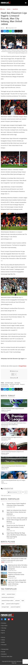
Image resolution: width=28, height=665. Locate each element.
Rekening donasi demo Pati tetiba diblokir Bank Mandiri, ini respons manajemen (17, 567)
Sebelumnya (14, 371)
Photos (3, 637)
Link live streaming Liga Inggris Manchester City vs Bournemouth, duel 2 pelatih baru (13, 423)
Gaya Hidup (4, 625)
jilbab (3, 603)
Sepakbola (15, 9)
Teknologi (3, 628)
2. (3, 511)
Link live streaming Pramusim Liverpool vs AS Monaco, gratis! (12, 452)
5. (3, 533)
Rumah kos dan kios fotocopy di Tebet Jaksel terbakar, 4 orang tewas (16, 527)
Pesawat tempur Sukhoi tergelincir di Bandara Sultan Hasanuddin (16, 504)
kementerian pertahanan (8, 597)
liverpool (22, 384)
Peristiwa (3, 623)
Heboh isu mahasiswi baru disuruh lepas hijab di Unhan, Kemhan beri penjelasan (16, 512)
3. (3, 518)
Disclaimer (4, 654)
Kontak (3, 651)
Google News (22, 366)
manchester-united (14, 384)
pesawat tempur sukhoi (7, 600)
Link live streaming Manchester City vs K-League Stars (13, 481)
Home (3, 9)
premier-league (4, 384)
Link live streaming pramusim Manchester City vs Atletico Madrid (13, 466)
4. (3, 526)
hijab (23, 600)
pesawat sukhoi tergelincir (12, 603)
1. (3, 504)
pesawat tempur (11, 594)
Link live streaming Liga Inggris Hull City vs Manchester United (11, 438)
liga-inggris (17, 382)
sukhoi (3, 594)
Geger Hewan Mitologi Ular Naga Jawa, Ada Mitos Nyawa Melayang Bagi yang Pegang (16, 534)
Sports (8, 9)
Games (3, 630)
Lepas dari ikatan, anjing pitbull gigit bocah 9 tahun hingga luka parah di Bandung (17, 519)
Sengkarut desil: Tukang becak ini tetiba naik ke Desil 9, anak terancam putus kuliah (13, 559)
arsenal (12, 386)
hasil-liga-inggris (9, 382)
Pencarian (4, 644)
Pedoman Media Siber (6, 656)
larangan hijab (5, 607)
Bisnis (2, 562)
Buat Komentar (13, 492)
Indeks (3, 642)
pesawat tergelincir (15, 607)
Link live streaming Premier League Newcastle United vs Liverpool (12, 409)
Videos (3, 639)
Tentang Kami (4, 649)
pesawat (17, 600)
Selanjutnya (13, 378)
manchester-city (5, 386)
